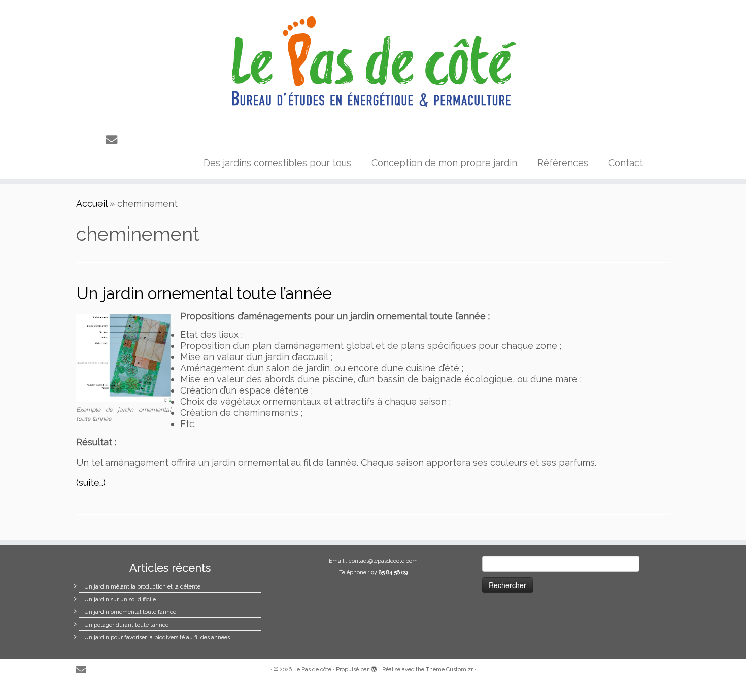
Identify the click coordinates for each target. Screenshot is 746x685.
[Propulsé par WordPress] (374, 667)
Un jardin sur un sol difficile (120, 599)
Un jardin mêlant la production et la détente (142, 586)
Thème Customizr (449, 669)
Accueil (91, 203)
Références (562, 162)
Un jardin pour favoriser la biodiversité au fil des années (157, 637)
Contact (625, 162)
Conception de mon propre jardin (444, 162)
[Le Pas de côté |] (373, 62)
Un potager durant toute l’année (126, 625)
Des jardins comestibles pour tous (277, 162)
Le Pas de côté (312, 669)
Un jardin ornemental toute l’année (204, 293)
